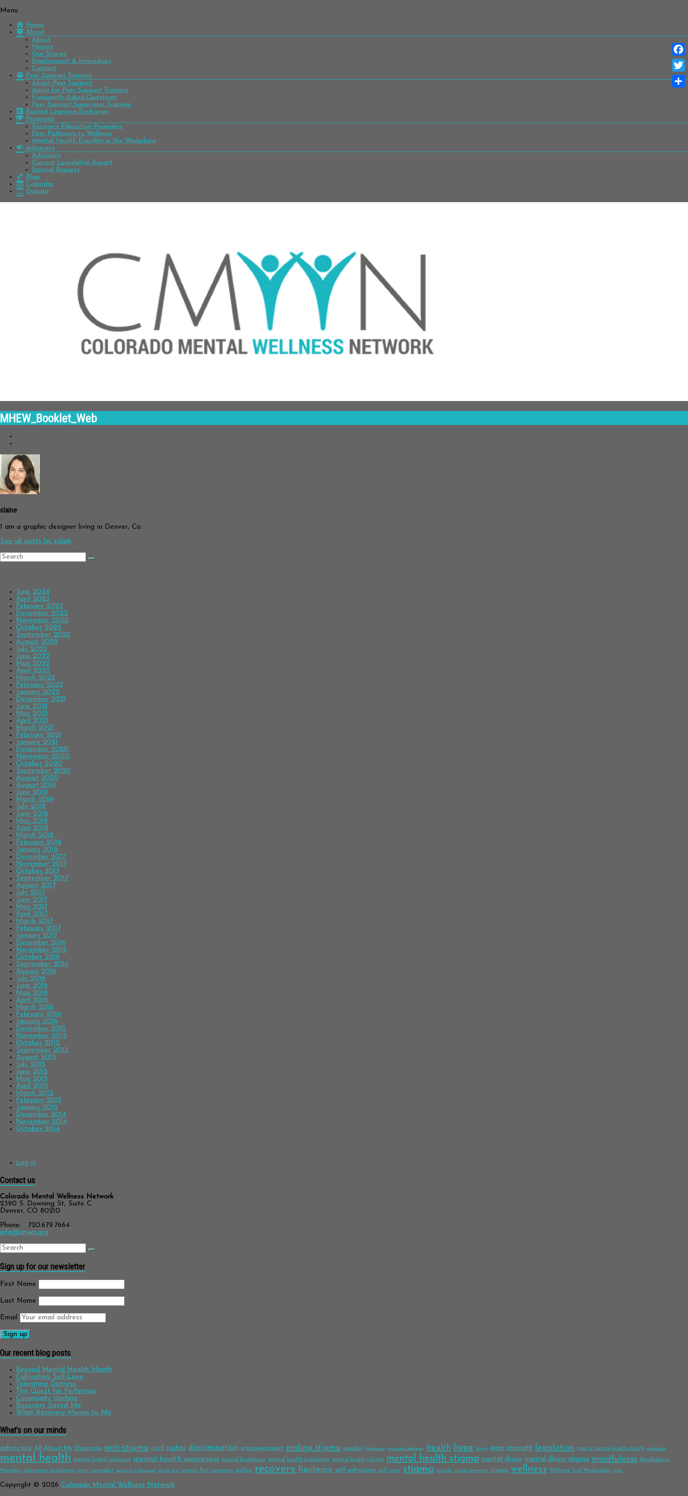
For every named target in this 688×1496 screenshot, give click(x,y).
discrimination (213, 1448)
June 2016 (32, 986)
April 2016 (32, 1000)
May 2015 (32, 1079)
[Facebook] (678, 49)
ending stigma (313, 1448)
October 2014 (38, 1129)
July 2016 (30, 978)
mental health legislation (299, 1460)
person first (168, 1471)
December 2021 (41, 699)
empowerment (262, 1448)
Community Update (47, 1398)
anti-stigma (126, 1447)
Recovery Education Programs (77, 126)
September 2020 (43, 771)
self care (389, 1470)
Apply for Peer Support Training (80, 90)
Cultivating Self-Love (49, 1377)
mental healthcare (244, 1459)
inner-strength (511, 1448)
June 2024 (32, 592)
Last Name (18, 1301)
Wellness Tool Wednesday (580, 1470)
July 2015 (30, 1064)
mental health (35, 1458)
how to (482, 1449)
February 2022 (39, 685)
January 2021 (37, 742)
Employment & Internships (71, 61)
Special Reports (55, 169)
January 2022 (37, 692)
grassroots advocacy (405, 1449)
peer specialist (95, 1470)
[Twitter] (678, 65)
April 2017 (32, 914)
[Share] (678, 81)
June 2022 (32, 656)
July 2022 (31, 649)
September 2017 (42, 878)
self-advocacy (355, 1470)
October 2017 (37, 871)
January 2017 (36, 935)
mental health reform (358, 1459)
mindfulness (614, 1459)
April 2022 (33, 670)
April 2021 (32, 721)
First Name (18, 1284)
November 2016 (41, 950)
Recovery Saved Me (48, 1405)
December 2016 (41, 943)
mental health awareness (176, 1459)
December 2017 (41, 857)
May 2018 (32, 821)
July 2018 (30, 806)
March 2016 (34, 1007)
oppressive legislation (49, 1470)
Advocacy (46, 155)
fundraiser (375, 1449)
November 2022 (42, 620)
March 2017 (34, 921)
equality (353, 1448)
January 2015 (37, 1107)
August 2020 (37, 778)
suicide (444, 1470)
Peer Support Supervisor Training (81, 104)
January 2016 (37, 1021)
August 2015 (36, 1057)
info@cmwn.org (24, 1232)
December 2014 (41, 1114)
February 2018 (38, 842)
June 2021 (32, 706)
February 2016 (38, 1014)
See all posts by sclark (36, 541)
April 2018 (32, 828)
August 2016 (36, 971)
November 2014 (41, 1122)
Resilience (315, 1470)
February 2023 (39, 606)
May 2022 (32, 663)
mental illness (501, 1459)
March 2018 (34, 835)
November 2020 (42, 756)
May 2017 (31, 907)
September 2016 (42, 964)
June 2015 (32, 1071)
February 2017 (38, 928)
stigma (418, 1469)
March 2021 (34, 728)
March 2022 (35, 678)
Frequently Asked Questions (74, 97)
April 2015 (32, 1086)
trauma (499, 1470)
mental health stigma (432, 1458)
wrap (617, 1471)
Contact (44, 68)
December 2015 (41, 1028)
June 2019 (32, 792)
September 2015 (42, 1050)
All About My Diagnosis (68, 1448)
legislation (555, 1448)
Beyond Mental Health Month (64, 1369)
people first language (136, 1471)
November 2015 (41, 1036)
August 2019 (36, 785)
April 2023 (33, 599)
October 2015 (38, 1043)
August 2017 (36, 885)
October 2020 (39, 763)
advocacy (16, 1448)
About (41, 39)
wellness (529, 1469)
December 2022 (42, 613)
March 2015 (34, 1093)
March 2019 (34, 799)
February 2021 (38, 735)
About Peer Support (62, 83)
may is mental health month (610, 1448)
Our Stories (49, 54)
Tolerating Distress (46, 1384)
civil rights (168, 1448)
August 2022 (37, 642)
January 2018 (37, 849)
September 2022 (43, 635)
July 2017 (30, 892)
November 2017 (41, 864)
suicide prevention (471, 1471)
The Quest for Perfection (56, 1391)
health (439, 1448)
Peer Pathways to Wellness (72, 133)
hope (463, 1447)
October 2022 (38, 627)
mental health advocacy (102, 1459)
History (42, 46)
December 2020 (42, 749)
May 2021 (32, 713)
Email (9, 1317)
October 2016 (38, 957)
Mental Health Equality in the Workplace (94, 140)
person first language (207, 1470)
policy (244, 1470)
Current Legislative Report (72, 162)
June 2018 (32, 814)
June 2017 (31, 900)
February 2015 (38, 1100)
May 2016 (32, 993)
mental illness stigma (557, 1459)
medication (657, 1449)
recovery (275, 1469)
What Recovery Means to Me (63, 1412)
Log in (26, 1163)
